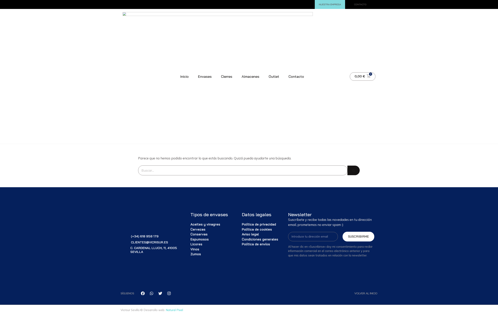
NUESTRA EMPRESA (330, 4)
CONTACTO (360, 4)
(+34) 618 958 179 (145, 236)
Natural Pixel (174, 310)
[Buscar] (353, 170)
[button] (341, 76)
